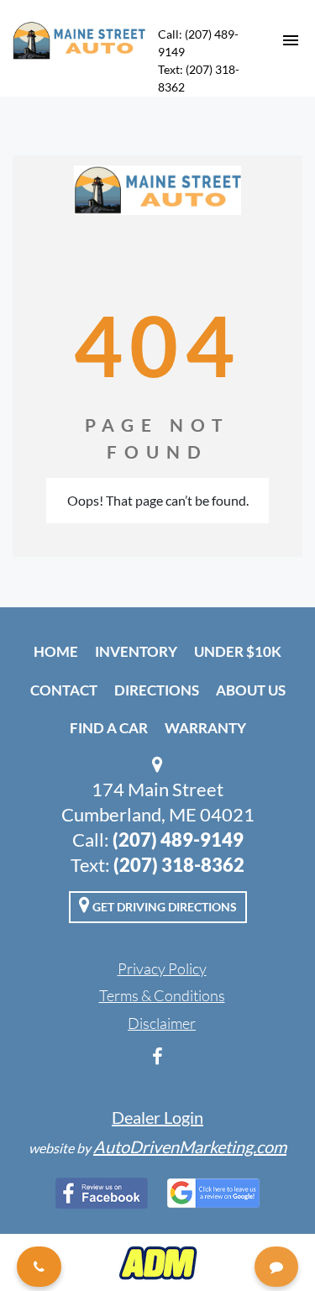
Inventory (136, 651)
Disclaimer (162, 1023)
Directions (156, 690)
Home (56, 651)
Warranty (205, 728)
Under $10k (237, 651)
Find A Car (109, 728)
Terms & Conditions (162, 995)
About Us (251, 690)
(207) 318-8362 (178, 864)
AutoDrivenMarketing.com (189, 1146)
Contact (63, 690)
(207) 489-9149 (178, 839)
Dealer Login (157, 1117)
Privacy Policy (162, 968)
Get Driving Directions (163, 907)
